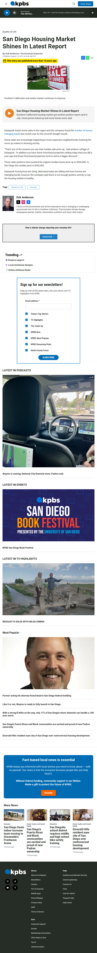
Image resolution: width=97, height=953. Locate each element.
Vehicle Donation (37, 947)
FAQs (65, 889)
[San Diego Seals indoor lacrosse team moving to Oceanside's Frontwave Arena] (14, 815)
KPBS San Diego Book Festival (18, 547)
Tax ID (33, 942)
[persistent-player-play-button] (7, 13)
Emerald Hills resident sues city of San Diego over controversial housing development (46, 735)
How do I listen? (69, 893)
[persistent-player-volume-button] (14, 13)
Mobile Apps (36, 893)
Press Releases (37, 898)
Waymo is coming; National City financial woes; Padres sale (33, 473)
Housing (33, 187)
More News (11, 805)
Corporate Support (38, 924)
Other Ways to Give (38, 938)
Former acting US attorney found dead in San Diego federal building (37, 695)
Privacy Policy (36, 903)
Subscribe (48, 357)
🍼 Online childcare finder (18, 270)
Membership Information (41, 933)
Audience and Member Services (75, 875)
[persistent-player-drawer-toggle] (93, 13)
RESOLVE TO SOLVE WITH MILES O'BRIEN (23, 621)
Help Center (67, 903)
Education (53, 824)
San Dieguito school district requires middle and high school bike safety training (59, 835)
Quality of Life (9, 31)
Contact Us (67, 884)
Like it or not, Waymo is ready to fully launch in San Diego (32, 704)
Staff (33, 907)
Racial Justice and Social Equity (36, 825)
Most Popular (11, 632)
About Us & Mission (38, 875)
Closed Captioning (70, 880)
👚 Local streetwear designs (19, 265)
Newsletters (35, 880)
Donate (48, 792)
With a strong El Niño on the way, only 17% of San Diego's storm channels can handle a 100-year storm (48, 714)
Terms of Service (37, 912)
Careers (34, 884)
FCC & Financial (37, 889)
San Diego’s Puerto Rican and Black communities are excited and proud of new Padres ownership (46, 725)
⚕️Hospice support (14, 260)
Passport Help (68, 898)
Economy (7, 824)
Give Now (85, 3)
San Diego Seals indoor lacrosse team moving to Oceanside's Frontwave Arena (14, 835)
